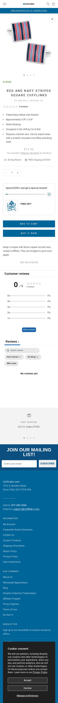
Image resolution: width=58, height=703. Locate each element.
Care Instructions (12, 561)
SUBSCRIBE (47, 463)
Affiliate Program (11, 598)
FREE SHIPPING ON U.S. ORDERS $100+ (29, 10)
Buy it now (29, 233)
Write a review (29, 330)
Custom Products (12, 540)
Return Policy (10, 551)
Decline (28, 688)
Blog (5, 587)
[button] (29, 296)
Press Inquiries (11, 604)
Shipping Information (14, 545)
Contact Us (8, 535)
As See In (8, 614)
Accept (27, 680)
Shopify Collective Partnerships (19, 593)
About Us (7, 577)
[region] (29, 423)
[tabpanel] (29, 377)
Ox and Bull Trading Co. (29, 101)
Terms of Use (10, 609)
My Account (9, 524)
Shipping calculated (29, 153)
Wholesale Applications (15, 582)
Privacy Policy (40, 672)
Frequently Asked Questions (18, 529)
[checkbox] (12, 363)
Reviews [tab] (12, 341)
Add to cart (29, 224)
